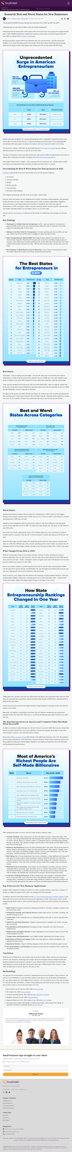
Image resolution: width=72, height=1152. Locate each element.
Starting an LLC (7, 1100)
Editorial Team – (20, 18)
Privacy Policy (22, 1089)
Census (35, 1005)
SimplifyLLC (5, 8)
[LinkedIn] (68, 18)
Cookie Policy (6, 1089)
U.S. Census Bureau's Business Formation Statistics (49, 897)
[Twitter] (65, 18)
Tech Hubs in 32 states (48, 148)
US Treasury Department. (27, 36)
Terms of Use (14, 1089)
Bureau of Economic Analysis (39, 995)
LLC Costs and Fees (8, 1105)
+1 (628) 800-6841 (10, 1134)
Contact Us (6, 1118)
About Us (5, 1115)
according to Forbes (20, 737)
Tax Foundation (32, 997)
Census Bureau (38, 989)
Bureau (40, 1005)
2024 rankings (18, 213)
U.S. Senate (47, 1000)
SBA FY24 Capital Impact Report (45, 157)
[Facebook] (62, 18)
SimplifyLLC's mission (24, 1020)
